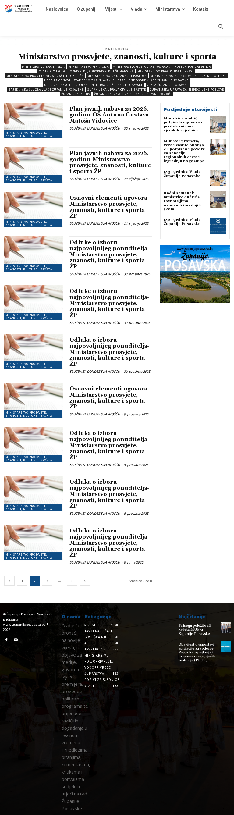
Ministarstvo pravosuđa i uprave (165, 71)
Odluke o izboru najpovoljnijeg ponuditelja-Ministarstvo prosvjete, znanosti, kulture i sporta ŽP (109, 254)
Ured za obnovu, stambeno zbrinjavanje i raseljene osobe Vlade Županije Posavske (116, 80)
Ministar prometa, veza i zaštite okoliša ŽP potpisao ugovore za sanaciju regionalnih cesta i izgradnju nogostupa (184, 151)
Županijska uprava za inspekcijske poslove (187, 89)
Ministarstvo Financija (89, 67)
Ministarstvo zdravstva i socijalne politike (188, 76)
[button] (221, 27)
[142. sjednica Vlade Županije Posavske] (218, 226)
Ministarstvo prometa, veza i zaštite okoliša (44, 76)
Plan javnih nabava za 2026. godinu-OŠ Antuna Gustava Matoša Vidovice (109, 115)
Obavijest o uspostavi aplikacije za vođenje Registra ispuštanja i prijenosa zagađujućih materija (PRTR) (197, 652)
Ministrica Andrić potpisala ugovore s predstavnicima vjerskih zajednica (183, 124)
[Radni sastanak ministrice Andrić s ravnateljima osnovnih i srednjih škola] (218, 199)
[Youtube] (16, 640)
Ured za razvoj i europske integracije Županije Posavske (93, 85)
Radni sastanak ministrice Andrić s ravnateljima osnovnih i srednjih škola (182, 201)
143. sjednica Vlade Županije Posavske (182, 173)
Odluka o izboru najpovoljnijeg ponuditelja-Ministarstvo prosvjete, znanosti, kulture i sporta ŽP (109, 352)
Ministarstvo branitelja (43, 67)
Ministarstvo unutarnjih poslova (117, 76)
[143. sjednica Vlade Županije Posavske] (218, 178)
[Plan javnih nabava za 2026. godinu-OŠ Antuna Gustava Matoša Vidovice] (33, 120)
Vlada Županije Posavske (168, 85)
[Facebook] (6, 640)
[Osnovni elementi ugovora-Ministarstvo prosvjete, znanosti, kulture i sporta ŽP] (33, 209)
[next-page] (85, 581)
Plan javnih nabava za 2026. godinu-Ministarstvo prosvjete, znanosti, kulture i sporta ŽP (110, 162)
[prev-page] (9, 581)
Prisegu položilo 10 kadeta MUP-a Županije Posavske (195, 629)
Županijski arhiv (75, 94)
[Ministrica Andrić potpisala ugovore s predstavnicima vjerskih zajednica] (218, 124)
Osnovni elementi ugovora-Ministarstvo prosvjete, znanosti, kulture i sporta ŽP (109, 206)
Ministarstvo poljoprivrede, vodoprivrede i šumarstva (86, 71)
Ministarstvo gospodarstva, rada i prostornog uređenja (162, 67)
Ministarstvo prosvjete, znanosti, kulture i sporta (28, 134)
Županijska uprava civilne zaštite (116, 89)
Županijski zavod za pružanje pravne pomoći (133, 94)
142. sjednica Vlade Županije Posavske (182, 222)
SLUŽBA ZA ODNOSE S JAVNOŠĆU (94, 128)
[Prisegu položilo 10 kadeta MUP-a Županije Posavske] (226, 627)
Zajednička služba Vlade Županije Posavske (46, 89)
